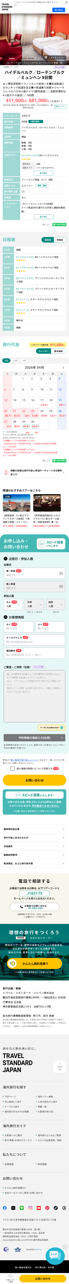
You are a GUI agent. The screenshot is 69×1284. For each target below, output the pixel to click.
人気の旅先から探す (47, 1101)
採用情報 (42, 1164)
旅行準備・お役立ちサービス (18, 1140)
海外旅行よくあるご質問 (49, 1135)
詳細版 (60, 239)
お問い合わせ (34, 780)
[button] (5, 58)
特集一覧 (42, 1106)
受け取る (59, 9)
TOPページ (10, 1096)
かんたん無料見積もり (15, 1187)
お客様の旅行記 (45, 1111)
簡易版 (48, 239)
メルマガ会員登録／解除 (50, 1140)
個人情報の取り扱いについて (24, 759)
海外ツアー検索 (45, 1096)
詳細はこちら (59, 106)
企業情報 (9, 1164)
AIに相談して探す (13, 1101)
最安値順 (58, 351)
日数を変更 (35, 121)
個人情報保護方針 (23, 1267)
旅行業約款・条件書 (44, 1267)
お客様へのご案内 (13, 1135)
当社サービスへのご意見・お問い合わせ (24, 1192)
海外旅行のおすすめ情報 (17, 1111)
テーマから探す (12, 1106)
